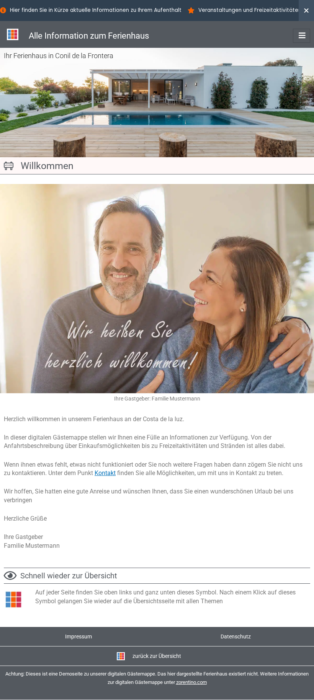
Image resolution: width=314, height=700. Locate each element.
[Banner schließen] (306, 10)
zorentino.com (191, 682)
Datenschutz (236, 636)
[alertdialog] (157, 10)
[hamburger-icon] (301, 36)
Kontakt (105, 473)
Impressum (78, 636)
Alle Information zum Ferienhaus (89, 36)
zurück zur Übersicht (156, 656)
